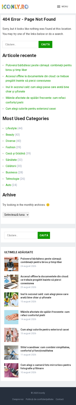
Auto (8, 185)
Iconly (42, 393)
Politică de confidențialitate (39, 399)
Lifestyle (11, 128)
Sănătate (11, 160)
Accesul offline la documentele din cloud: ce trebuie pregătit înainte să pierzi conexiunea (45, 280)
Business (11, 172)
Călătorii (11, 166)
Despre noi (18, 399)
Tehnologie (12, 178)
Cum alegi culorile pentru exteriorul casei (31, 108)
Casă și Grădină (15, 153)
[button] (62, 7)
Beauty (10, 134)
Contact (60, 399)
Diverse (10, 141)
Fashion (10, 147)
